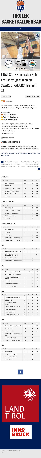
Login (2, 452)
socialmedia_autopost (32, 96)
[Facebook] (20, 372)
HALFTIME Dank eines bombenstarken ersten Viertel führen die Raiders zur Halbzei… (10, 164)
